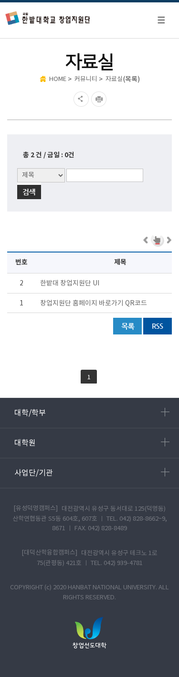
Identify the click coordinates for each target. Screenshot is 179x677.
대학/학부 (30, 413)
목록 (127, 326)
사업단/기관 (33, 473)
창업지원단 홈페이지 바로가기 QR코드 (93, 303)
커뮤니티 (85, 79)
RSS (157, 326)
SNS (80, 99)
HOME (57, 79)
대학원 (25, 443)
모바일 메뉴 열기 (161, 20)
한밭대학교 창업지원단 (48, 18)
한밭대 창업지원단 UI (69, 283)
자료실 (114, 79)
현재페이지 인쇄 (100, 99)
